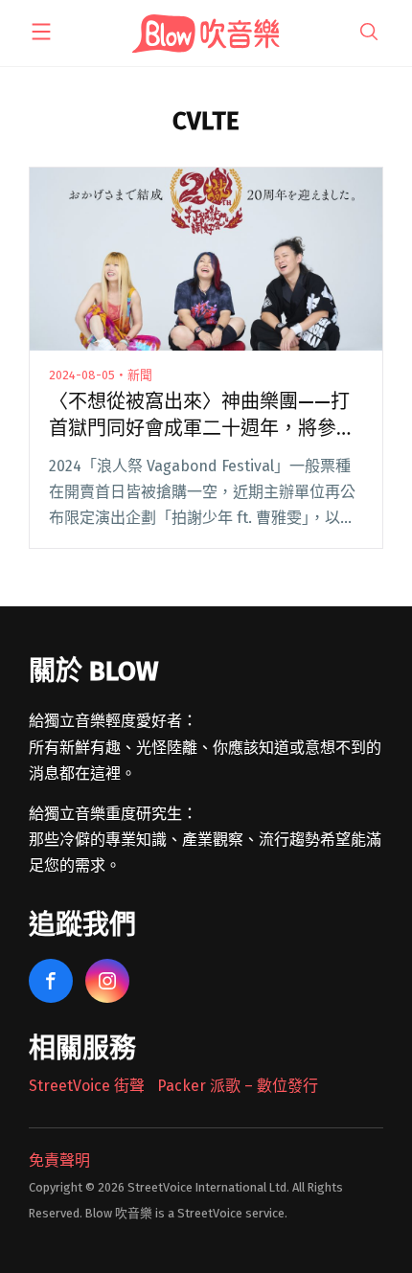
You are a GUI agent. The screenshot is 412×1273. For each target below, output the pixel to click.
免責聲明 (59, 1160)
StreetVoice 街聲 (87, 1086)
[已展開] (41, 32)
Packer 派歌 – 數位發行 (237, 1086)
